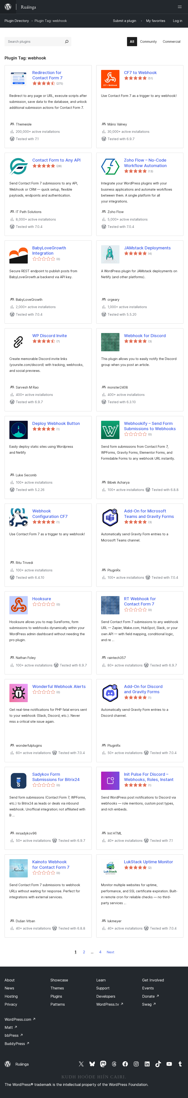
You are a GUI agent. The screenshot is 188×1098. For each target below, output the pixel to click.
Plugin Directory (17, 21)
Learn (101, 980)
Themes (57, 988)
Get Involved (153, 980)
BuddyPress (17, 1043)
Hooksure (41, 598)
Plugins (56, 996)
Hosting (11, 996)
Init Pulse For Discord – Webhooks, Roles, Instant (149, 777)
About (10, 980)
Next (110, 952)
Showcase (59, 980)
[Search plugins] (66, 41)
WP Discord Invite (49, 335)
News (9, 988)
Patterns (57, 1004)
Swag (149, 1004)
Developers (105, 996)
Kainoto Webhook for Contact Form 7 (50, 864)
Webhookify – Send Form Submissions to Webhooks (150, 426)
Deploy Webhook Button (56, 423)
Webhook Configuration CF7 (50, 514)
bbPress (14, 1035)
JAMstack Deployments (147, 247)
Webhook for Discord (145, 335)
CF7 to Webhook (140, 72)
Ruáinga (22, 1064)
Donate (150, 996)
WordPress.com (20, 1019)
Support (103, 988)
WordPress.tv (110, 1004)
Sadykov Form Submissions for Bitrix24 (56, 777)
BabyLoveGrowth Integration (49, 250)
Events (148, 988)
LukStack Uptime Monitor (148, 861)
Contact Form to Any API (56, 160)
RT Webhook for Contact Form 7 (140, 601)
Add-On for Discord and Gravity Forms (143, 689)
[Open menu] (180, 7)
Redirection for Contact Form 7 (47, 75)
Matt (11, 1027)
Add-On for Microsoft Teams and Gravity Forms (149, 514)
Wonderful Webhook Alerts (59, 686)
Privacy (11, 1004)
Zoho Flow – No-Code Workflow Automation (145, 163)
